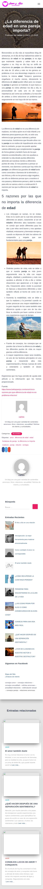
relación (18, 445)
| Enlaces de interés (12, 677)
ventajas (25, 445)
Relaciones (16, 433)
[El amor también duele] (21, 731)
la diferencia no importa (26, 441)
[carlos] (21, 466)
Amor (7, 747)
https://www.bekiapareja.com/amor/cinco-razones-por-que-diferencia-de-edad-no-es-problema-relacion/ (19, 392)
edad (31, 437)
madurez (5, 445)
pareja (12, 445)
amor (12, 437)
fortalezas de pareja (9, 441)
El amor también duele (16, 751)
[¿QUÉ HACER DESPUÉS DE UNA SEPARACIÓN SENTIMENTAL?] (21, 784)
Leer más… (15, 765)
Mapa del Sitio (10, 674)
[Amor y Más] (14, 4)
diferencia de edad (21, 437)
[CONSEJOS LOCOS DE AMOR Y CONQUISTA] (21, 842)
